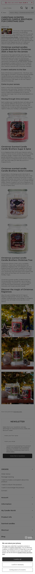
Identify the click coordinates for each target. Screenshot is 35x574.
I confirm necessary (17, 564)
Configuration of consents (17, 570)
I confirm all (17, 559)
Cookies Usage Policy (15, 547)
